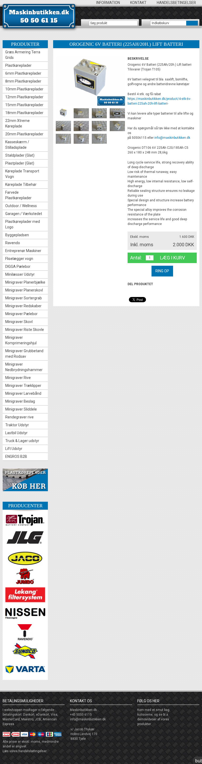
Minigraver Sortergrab (23, 298)
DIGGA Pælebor (18, 266)
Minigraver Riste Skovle (24, 329)
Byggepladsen (17, 235)
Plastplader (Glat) (19, 163)
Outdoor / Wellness (21, 206)
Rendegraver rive (19, 417)
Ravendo (12, 243)
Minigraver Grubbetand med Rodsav (24, 353)
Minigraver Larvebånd (23, 393)
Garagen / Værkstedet (23, 214)
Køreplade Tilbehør (21, 184)
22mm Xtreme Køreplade (17, 123)
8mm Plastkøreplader (23, 81)
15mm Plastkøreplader (24, 105)
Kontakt (138, 3)
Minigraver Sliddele (21, 409)
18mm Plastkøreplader (24, 113)
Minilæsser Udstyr (20, 274)
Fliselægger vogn (19, 259)
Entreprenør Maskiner (23, 251)
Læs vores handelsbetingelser (25, 751)
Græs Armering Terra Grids (22, 55)
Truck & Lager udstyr (22, 441)
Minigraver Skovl (19, 322)
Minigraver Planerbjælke (25, 282)
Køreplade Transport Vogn (22, 174)
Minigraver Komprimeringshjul (21, 340)
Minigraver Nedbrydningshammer (24, 367)
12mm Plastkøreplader (24, 97)
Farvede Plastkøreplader (18, 195)
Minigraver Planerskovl (24, 290)
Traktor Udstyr (17, 425)
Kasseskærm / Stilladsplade (17, 145)
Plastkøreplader (18, 65)
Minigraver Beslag (20, 401)
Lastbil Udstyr (16, 433)
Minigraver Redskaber (23, 306)
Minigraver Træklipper (23, 385)
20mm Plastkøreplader (24, 134)
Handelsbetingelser (176, 3)
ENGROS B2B (16, 456)
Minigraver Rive (18, 378)
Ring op (162, 271)
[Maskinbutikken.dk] (39, 16)
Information (108, 3)
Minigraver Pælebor (21, 314)
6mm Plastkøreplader (23, 73)
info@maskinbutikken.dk (172, 138)
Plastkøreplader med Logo (22, 224)
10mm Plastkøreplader (24, 89)
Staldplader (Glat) (19, 155)
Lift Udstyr (13, 449)
